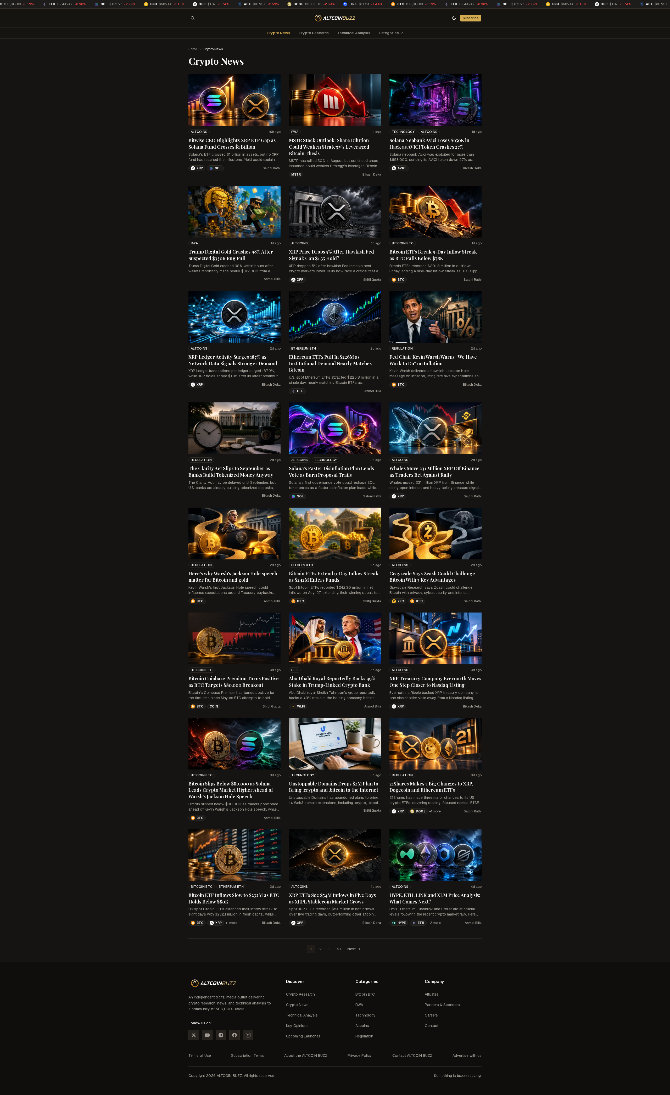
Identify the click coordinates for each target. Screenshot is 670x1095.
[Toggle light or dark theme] (454, 18)
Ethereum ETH (303, 348)
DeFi (294, 670)
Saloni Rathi (272, 168)
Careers (431, 1015)
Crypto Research (314, 33)
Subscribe (471, 18)
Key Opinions (297, 1025)
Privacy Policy (360, 1055)
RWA (294, 132)
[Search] (192, 18)
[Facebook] (234, 1035)
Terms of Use (199, 1055)
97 (339, 949)
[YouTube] (207, 1035)
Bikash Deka (371, 174)
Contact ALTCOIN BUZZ (412, 1055)
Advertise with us (467, 1055)
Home (192, 49)
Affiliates (432, 994)
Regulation (402, 348)
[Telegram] (221, 1035)
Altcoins (199, 132)
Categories (389, 33)
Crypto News (278, 33)
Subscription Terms (247, 1055)
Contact (431, 1025)
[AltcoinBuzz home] (335, 18)
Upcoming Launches (303, 1036)
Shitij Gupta (372, 280)
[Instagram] (248, 1035)
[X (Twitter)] (193, 1035)
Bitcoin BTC (403, 243)
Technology (403, 132)
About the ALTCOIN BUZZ (305, 1055)
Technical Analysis (353, 33)
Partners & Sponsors (442, 1004)
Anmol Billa (272, 279)
